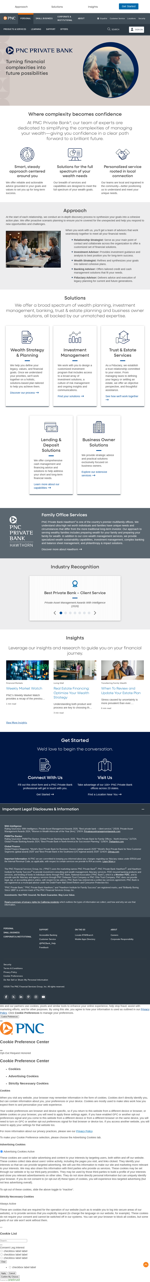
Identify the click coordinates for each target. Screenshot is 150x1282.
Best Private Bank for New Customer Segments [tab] (61, 613)
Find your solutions (69, 396)
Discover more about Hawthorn (60, 549)
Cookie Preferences (13, 976)
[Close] (1, 1020)
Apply (3, 1273)
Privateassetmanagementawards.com (102, 831)
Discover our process (23, 392)
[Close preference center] (1, 1050)
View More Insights (16, 723)
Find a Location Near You (103, 794)
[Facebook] (6, 997)
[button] (15, 29)
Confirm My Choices (9, 1277)
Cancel (12, 1273)
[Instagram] (36, 997)
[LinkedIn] (21, 997)
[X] (13, 997)
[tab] (77, 1069)
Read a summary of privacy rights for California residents (32, 902)
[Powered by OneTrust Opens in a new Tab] (10, 1280)
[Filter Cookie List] (1, 1244)
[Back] (1, 1227)
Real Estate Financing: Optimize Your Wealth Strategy (71, 693)
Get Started (43, 794)
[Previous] (55, 613)
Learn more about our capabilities (46, 486)
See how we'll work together (121, 396)
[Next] (94, 613)
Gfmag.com (113, 851)
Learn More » (109, 861)
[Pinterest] (28, 997)
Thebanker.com (116, 841)
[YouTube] (43, 997)
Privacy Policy (84, 1131)
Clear (3, 1262)
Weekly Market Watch (24, 688)
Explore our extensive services (94, 473)
